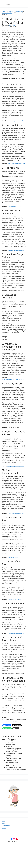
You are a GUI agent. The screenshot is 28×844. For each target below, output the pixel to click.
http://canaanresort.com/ (14, 599)
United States (19, 11)
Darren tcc (12, 25)
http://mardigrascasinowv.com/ (15, 466)
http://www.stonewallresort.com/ (16, 163)
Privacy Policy (6, 825)
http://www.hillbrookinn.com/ (15, 206)
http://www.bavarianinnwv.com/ (16, 633)
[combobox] (14, 4)
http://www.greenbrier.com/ (15, 121)
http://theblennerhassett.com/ (15, 513)
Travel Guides (10, 11)
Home (3, 11)
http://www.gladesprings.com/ (15, 250)
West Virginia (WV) (7, 13)
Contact (4, 828)
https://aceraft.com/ (12, 557)
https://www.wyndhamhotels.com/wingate (13, 379)
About (3, 823)
